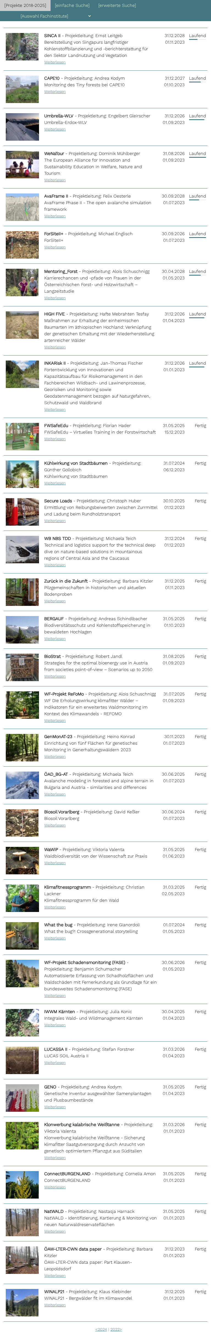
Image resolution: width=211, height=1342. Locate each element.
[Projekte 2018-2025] (25, 5)
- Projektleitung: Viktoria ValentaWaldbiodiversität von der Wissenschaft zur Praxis (95, 856)
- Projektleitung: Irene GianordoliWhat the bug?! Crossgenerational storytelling (92, 931)
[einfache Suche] (72, 5)
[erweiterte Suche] (117, 5)
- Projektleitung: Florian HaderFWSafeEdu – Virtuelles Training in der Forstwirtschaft (100, 432)
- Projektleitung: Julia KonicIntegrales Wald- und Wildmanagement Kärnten (93, 1018)
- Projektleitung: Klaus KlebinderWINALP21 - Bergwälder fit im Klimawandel (88, 1298)
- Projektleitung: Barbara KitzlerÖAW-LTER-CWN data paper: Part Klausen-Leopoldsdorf (98, 1262)
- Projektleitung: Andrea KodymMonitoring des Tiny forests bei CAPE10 (84, 85)
